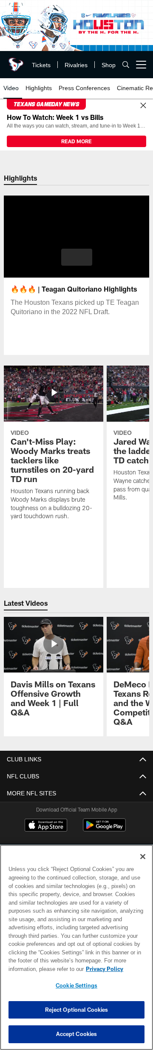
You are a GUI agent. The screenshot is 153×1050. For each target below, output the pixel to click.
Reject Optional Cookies (76, 1009)
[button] (76, 257)
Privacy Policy (37, 968)
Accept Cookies (76, 1033)
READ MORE (76, 141)
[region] (76, 947)
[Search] (125, 65)
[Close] (143, 105)
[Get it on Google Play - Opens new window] (104, 829)
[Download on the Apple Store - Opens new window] (46, 826)
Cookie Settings (76, 985)
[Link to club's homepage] (15, 61)
